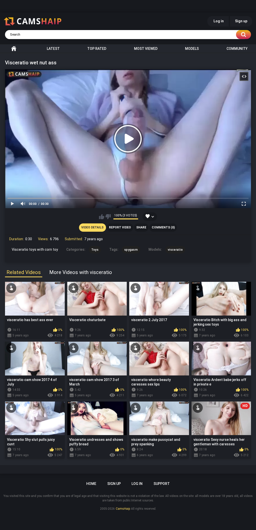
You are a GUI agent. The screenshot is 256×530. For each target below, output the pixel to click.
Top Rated (96, 49)
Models (192, 49)
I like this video (101, 216)
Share (141, 227)
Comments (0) (163, 227)
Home (14, 48)
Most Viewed (146, 49)
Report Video (120, 227)
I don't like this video (108, 216)
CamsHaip (123, 508)
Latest (53, 49)
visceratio (175, 249)
